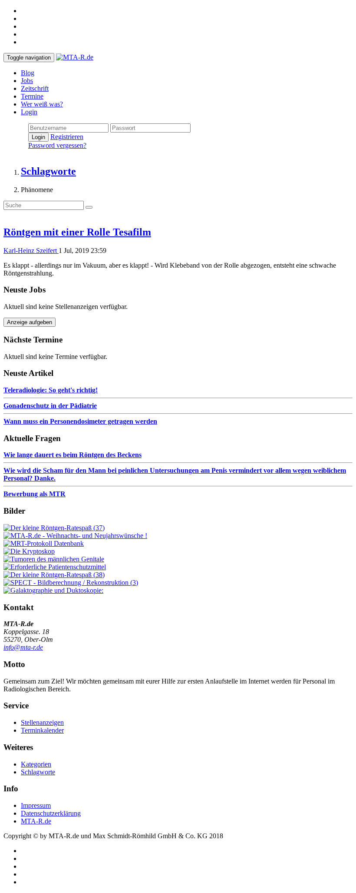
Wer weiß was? (42, 104)
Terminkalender (42, 730)
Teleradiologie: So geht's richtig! (50, 390)
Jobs (27, 80)
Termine (32, 96)
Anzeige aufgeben (29, 322)
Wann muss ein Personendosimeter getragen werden (80, 421)
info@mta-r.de (23, 647)
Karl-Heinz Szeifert (31, 250)
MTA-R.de (36, 821)
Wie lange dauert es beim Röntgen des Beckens (72, 454)
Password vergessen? (57, 145)
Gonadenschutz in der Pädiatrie (50, 405)
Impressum (36, 805)
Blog (27, 72)
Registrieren (66, 136)
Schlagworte (38, 772)
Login (29, 112)
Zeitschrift (35, 88)
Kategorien (36, 764)
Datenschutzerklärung (51, 813)
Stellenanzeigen (42, 722)
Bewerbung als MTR (34, 494)
